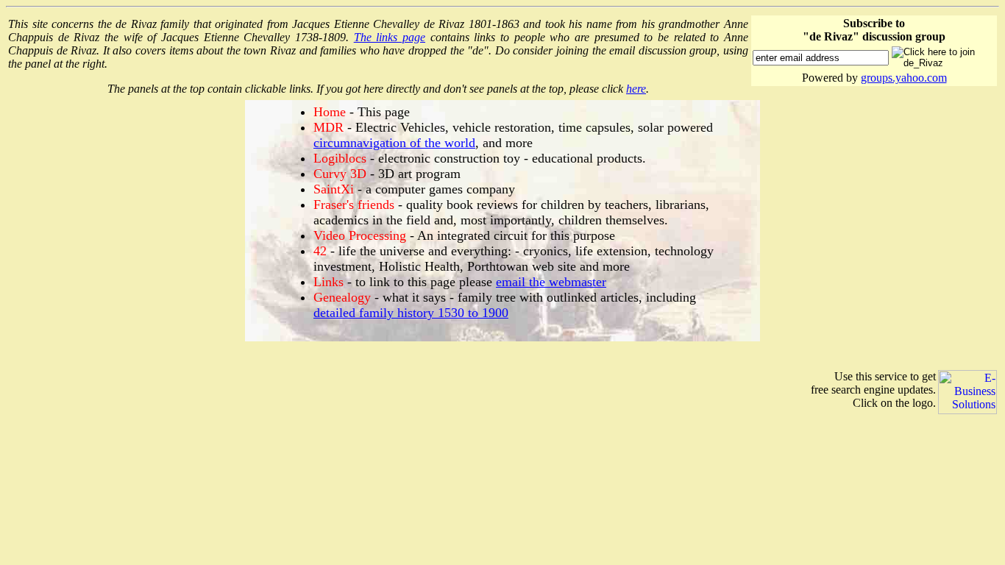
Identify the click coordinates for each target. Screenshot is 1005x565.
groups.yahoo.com (904, 77)
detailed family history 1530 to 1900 (410, 312)
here (636, 88)
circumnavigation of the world (394, 142)
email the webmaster (551, 281)
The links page (389, 37)
